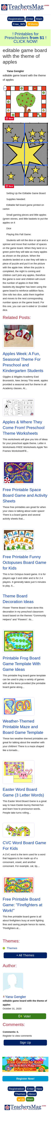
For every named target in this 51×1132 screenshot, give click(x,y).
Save (11, 118)
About (32, 1093)
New (39, 1088)
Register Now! (25, 1078)
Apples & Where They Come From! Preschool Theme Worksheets (24, 427)
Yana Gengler (15, 997)
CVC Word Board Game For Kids (24, 846)
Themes (12, 948)
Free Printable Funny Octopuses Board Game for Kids (24, 562)
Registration (16, 18)
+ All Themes (25, 955)
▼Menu (33, 24)
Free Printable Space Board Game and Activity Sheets (25, 495)
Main (39, 18)
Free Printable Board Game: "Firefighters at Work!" (22, 905)
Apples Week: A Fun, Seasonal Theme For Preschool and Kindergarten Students (23, 362)
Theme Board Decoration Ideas (18, 599)
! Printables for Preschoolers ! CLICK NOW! (25, 38)
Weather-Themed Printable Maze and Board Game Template (23, 727)
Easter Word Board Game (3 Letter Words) (23, 792)
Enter (29, 18)
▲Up (21, 1099)
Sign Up (25, 1042)
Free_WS (19, 24)
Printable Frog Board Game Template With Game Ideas (21, 664)
